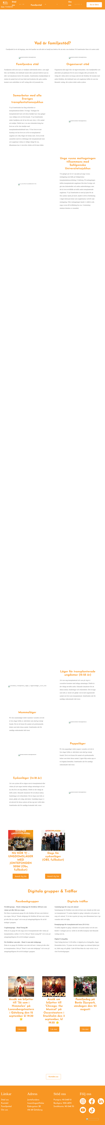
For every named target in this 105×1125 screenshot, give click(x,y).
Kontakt (4, 1103)
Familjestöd (36, 5)
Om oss (70, 4)
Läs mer (21, 1029)
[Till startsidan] (5, 3)
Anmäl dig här (21, 876)
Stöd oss (14, 4)
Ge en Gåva (94, 5)
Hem (2, 7)
